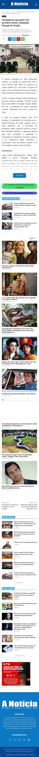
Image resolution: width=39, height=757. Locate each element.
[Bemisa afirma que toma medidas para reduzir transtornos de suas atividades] (7, 535)
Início (3, 12)
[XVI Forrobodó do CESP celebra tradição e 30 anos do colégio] (7, 555)
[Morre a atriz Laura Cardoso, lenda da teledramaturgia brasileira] (7, 616)
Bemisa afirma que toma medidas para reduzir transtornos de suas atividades (24, 534)
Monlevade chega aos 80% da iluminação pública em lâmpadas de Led (29, 507)
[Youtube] (29, 740)
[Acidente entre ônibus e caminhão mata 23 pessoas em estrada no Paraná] (7, 596)
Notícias (8, 12)
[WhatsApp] (23, 39)
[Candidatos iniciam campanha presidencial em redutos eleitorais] (7, 638)
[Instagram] (15, 740)
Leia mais (19, 175)
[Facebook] (10, 39)
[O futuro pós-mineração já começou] (7, 545)
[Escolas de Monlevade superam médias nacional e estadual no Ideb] (7, 206)
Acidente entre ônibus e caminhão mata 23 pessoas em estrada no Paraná (24, 595)
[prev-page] (3, 232)
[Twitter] (14, 39)
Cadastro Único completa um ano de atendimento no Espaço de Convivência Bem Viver (25, 225)
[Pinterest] (18, 39)
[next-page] (6, 232)
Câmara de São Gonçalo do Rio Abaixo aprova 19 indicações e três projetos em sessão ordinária (25, 523)
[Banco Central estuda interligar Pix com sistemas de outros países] (7, 648)
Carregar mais (19, 582)
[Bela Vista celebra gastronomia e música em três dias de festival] (7, 565)
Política (13, 12)
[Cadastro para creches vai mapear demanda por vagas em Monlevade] (7, 216)
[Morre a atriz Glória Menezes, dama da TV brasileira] (7, 606)
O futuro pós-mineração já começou (25, 542)
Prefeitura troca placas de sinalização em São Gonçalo (10, 507)
